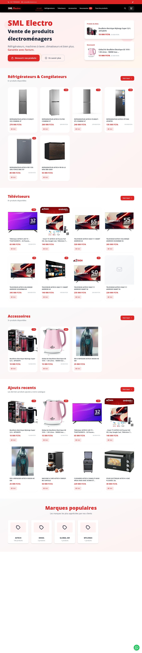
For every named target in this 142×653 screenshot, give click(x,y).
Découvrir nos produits (25, 58)
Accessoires (73, 8)
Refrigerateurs (49, 8)
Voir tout (126, 78)
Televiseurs (62, 8)
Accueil (39, 8)
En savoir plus (55, 58)
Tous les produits (101, 8)
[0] (131, 8)
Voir (14, 129)
